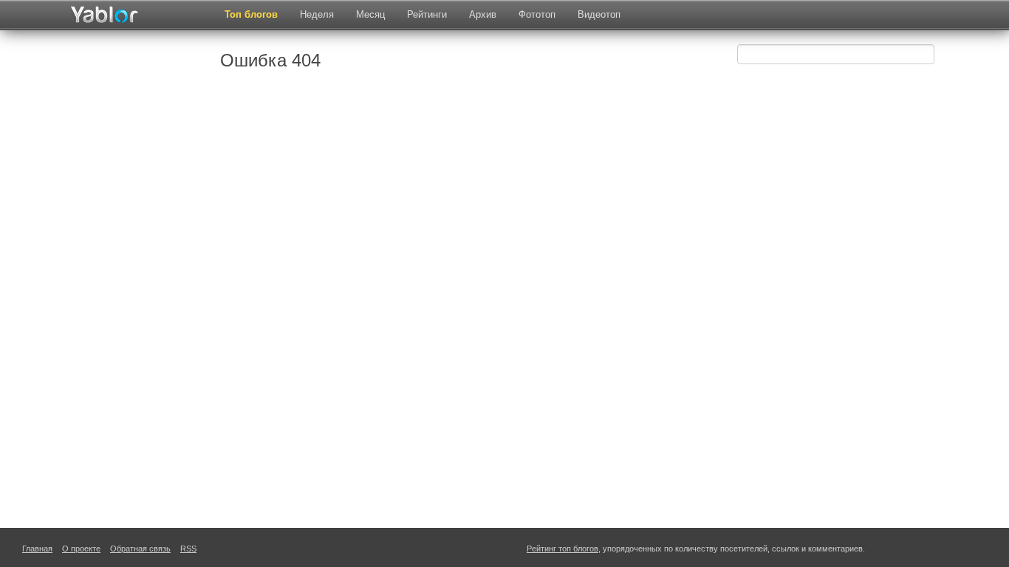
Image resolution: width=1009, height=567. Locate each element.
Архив (482, 14)
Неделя (317, 14)
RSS (188, 548)
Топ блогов (251, 14)
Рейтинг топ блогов (562, 548)
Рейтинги (427, 14)
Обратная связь (140, 548)
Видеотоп (599, 14)
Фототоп (537, 14)
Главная (37, 548)
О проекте (81, 548)
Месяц (370, 14)
